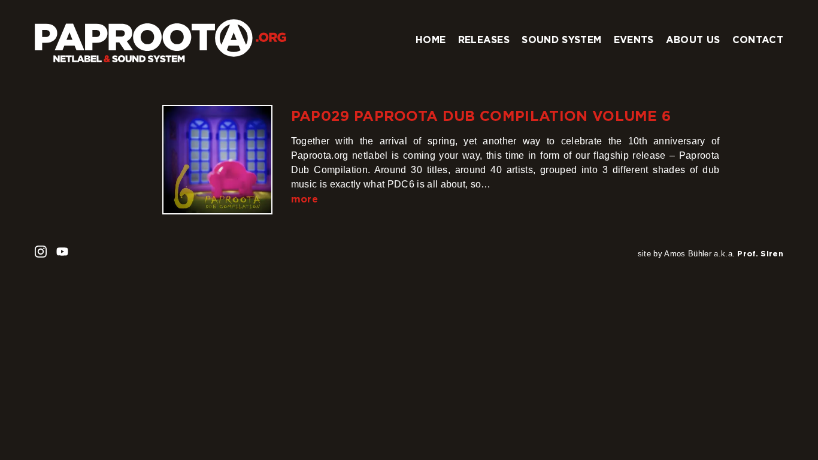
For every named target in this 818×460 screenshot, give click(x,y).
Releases (484, 39)
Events (634, 39)
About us (693, 39)
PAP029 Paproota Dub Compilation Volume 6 (481, 115)
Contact (757, 39)
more (304, 198)
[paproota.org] (160, 36)
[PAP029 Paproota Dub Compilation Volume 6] (217, 159)
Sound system (561, 39)
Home (431, 39)
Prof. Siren (760, 253)
